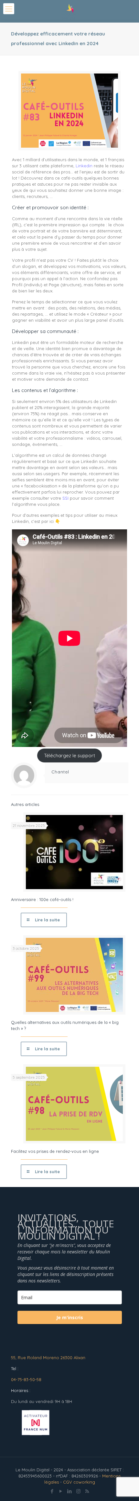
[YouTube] (61, 1491)
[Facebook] (52, 1491)
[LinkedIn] (69, 1491)
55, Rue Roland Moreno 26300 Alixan (48, 1357)
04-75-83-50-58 (26, 1379)
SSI (65, 498)
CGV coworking (79, 1482)
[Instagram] (78, 1491)
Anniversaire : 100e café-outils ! (42, 899)
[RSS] (87, 1491)
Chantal (60, 771)
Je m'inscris (69, 1317)
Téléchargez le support (69, 755)
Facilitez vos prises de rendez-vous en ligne (55, 1151)
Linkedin (84, 165)
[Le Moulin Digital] (69, 11)
